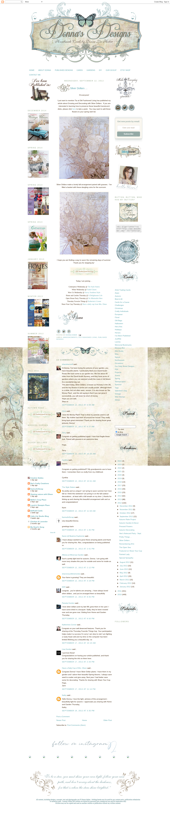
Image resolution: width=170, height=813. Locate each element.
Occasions (119, 363)
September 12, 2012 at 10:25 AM (79, 454)
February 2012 (126, 583)
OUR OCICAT (111, 70)
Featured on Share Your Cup (130, 551)
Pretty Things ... (125, 537)
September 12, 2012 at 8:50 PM (78, 619)
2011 (120, 591)
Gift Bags (118, 320)
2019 (120, 478)
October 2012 (125, 513)
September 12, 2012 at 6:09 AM (78, 405)
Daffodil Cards (36, 511)
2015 (120, 492)
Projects (118, 372)
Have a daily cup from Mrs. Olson (95, 304)
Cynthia (65, 460)
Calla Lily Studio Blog (39, 516)
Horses (117, 333)
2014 (120, 496)
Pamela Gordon (68, 603)
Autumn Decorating (126, 530)
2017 (120, 485)
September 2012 (126, 516)
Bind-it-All (118, 299)
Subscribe (128, 134)
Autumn (118, 296)
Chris (64, 411)
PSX (116, 369)
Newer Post (60, 720)
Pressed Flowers (125, 526)
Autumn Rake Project (127, 519)
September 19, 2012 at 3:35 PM (78, 711)
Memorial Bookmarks (123, 345)
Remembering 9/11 (126, 544)
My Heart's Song (37, 527)
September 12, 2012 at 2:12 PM (78, 568)
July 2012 (124, 566)
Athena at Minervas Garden (73, 555)
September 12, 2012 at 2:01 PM (78, 549)
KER (63, 587)
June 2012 (124, 569)
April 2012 (124, 576)
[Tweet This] (63, 331)
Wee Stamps (120, 397)
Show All (52, 532)
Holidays (118, 330)
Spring (117, 378)
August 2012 (125, 562)
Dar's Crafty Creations (39, 483)
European (119, 314)
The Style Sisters (94, 287)
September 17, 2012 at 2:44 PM (78, 662)
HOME (31, 70)
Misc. (117, 354)
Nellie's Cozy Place (38, 500)
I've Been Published (122, 336)
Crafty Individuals (121, 311)
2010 (120, 594)
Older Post (107, 720)
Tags (117, 388)
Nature (117, 357)
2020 (120, 475)
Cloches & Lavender (39, 522)
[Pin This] (69, 331)
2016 (120, 489)
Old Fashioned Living (87, 337)
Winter (117, 400)
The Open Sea (125, 547)
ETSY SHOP (125, 70)
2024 (120, 461)
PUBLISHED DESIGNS (64, 70)
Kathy (64, 695)
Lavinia (117, 342)
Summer (118, 385)
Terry (64, 433)
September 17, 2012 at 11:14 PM (79, 689)
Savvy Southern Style (92, 292)
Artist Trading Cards (123, 290)
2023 (120, 464)
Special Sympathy (126, 558)
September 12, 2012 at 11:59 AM (79, 511)
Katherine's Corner (94, 301)
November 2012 (126, 509)
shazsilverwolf (67, 364)
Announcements (70, 337)
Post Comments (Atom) (76, 725)
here (74, 109)
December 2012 (126, 506)
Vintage (118, 394)
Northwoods (119, 360)
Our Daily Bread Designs (124, 366)
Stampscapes (120, 382)
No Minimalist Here (95, 298)
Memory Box (120, 348)
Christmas (119, 308)
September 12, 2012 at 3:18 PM (78, 581)
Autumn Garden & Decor (129, 523)
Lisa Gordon (67, 649)
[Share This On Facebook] (58, 331)
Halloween (119, 323)
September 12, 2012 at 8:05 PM (78, 597)
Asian (117, 293)
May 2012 (124, 573)
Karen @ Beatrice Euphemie (73, 536)
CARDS (80, 70)
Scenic (117, 375)
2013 (120, 499)
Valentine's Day (121, 391)
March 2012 (125, 580)
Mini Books (119, 351)
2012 (120, 503)
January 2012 (125, 587)
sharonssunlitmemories (71, 574)
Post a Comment (63, 717)
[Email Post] (80, 335)
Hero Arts (118, 327)
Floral (117, 317)
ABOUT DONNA (44, 70)
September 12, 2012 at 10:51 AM (79, 481)
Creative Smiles (36, 478)
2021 (120, 471)
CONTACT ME (35, 75)
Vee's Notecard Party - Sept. (130, 533)
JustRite (118, 339)
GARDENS (91, 70)
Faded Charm (91, 290)
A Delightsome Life (95, 295)
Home (84, 720)
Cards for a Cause (122, 302)
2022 (120, 468)
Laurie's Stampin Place (40, 505)
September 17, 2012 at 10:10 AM (79, 643)
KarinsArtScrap (36, 489)
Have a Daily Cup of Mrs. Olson (74, 668)
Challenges (119, 305)
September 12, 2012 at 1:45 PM (78, 530)
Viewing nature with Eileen (41, 494)
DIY (100, 70)
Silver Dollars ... (125, 540)
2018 (120, 482)
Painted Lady (124, 554)
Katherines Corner (69, 625)
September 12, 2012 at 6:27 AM (78, 427)
